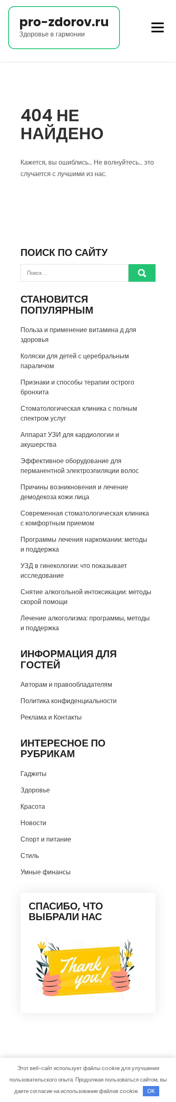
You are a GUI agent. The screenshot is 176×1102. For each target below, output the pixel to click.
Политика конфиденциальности (68, 701)
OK (151, 1091)
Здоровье (35, 790)
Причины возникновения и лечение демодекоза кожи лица (74, 492)
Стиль (29, 855)
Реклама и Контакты (51, 717)
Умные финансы (45, 872)
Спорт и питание (45, 839)
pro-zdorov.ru (64, 22)
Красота (32, 806)
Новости (33, 823)
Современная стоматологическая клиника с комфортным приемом (84, 518)
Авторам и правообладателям (66, 684)
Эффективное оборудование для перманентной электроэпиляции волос (79, 465)
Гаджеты (33, 773)
